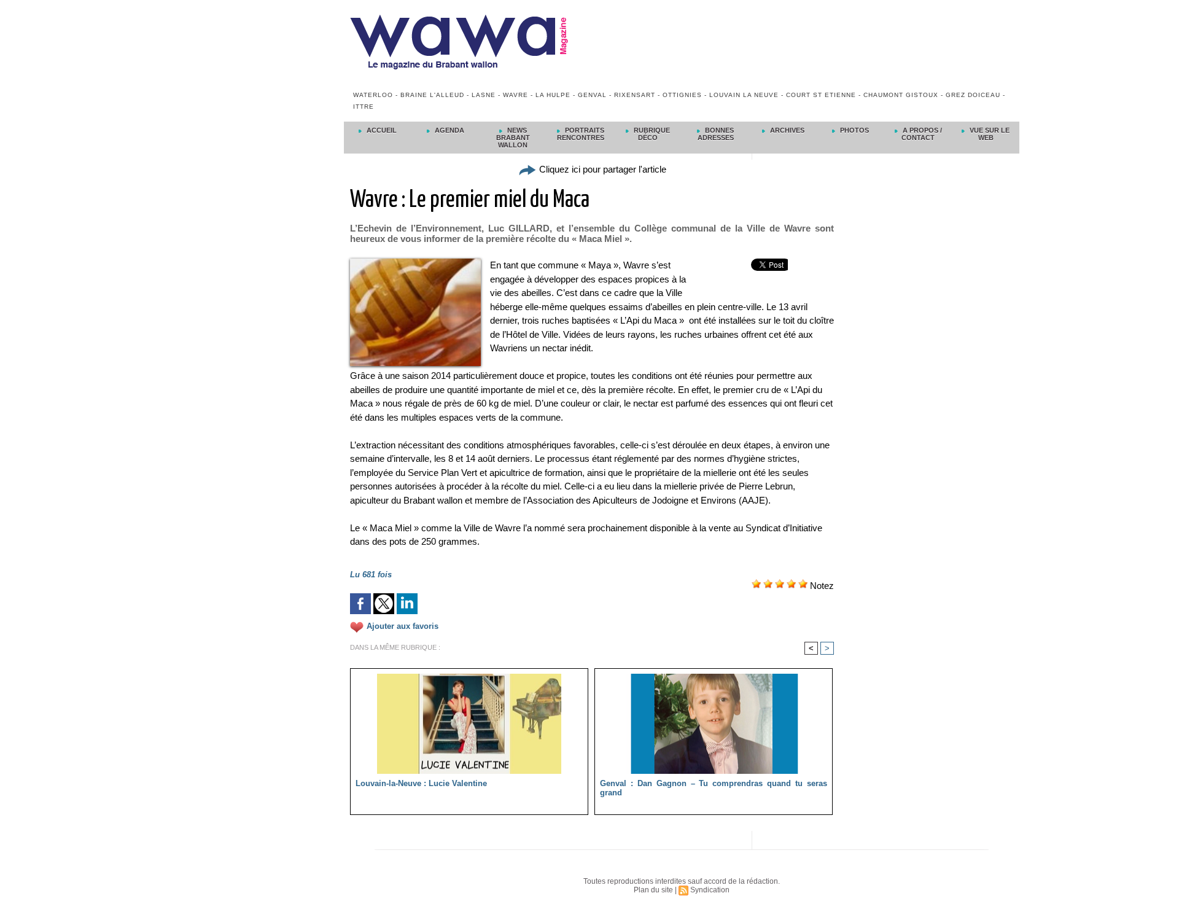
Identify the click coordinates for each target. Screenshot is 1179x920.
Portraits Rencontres (580, 134)
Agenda (448, 130)
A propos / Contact (921, 134)
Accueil (381, 130)
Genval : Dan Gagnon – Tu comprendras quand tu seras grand (713, 788)
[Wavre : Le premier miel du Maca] (415, 262)
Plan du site (653, 890)
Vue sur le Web (989, 134)
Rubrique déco (651, 134)
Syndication (710, 890)
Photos (853, 130)
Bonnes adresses (716, 134)
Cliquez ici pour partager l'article (601, 169)
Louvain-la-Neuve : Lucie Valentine (421, 783)
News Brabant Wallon (513, 138)
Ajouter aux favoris (402, 626)
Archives (786, 130)
